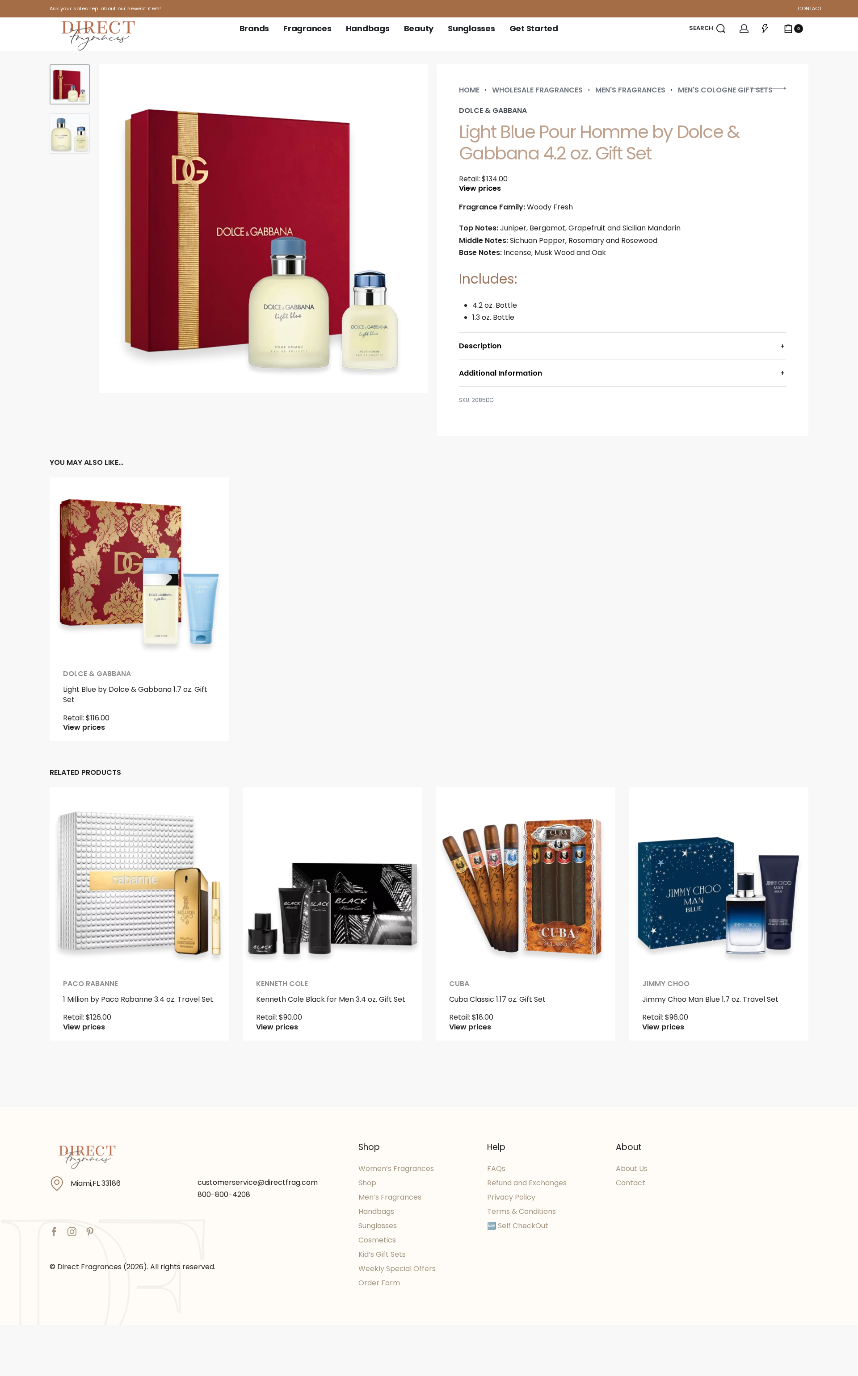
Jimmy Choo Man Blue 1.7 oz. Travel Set (710, 999)
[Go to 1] (70, 84)
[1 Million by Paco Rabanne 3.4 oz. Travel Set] (139, 877)
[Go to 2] (70, 133)
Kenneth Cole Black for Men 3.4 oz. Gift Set (330, 999)
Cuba (459, 983)
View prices (480, 188)
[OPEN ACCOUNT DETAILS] (744, 28)
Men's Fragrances (630, 90)
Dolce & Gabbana (97, 674)
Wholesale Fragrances (537, 90)
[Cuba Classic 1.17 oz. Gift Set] (525, 877)
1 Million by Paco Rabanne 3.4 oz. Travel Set (138, 999)
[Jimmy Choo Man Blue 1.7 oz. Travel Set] (718, 877)
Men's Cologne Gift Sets (725, 90)
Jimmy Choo (666, 983)
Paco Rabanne (90, 983)
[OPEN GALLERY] (263, 228)
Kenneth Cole (282, 983)
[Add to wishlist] (208, 498)
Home (469, 90)
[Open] (765, 28)
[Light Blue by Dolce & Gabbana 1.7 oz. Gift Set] (139, 567)
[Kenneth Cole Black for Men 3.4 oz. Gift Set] (332, 877)
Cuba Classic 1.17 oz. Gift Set (497, 999)
